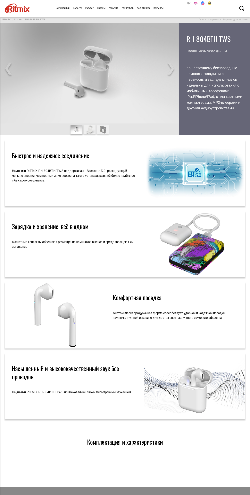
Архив (18, 19)
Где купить (128, 8)
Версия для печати (235, 19)
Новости (77, 8)
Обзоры (101, 8)
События (113, 8)
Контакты (158, 8)
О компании (63, 8)
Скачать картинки (209, 19)
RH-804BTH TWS (35, 19)
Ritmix (6, 19)
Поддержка (143, 8)
